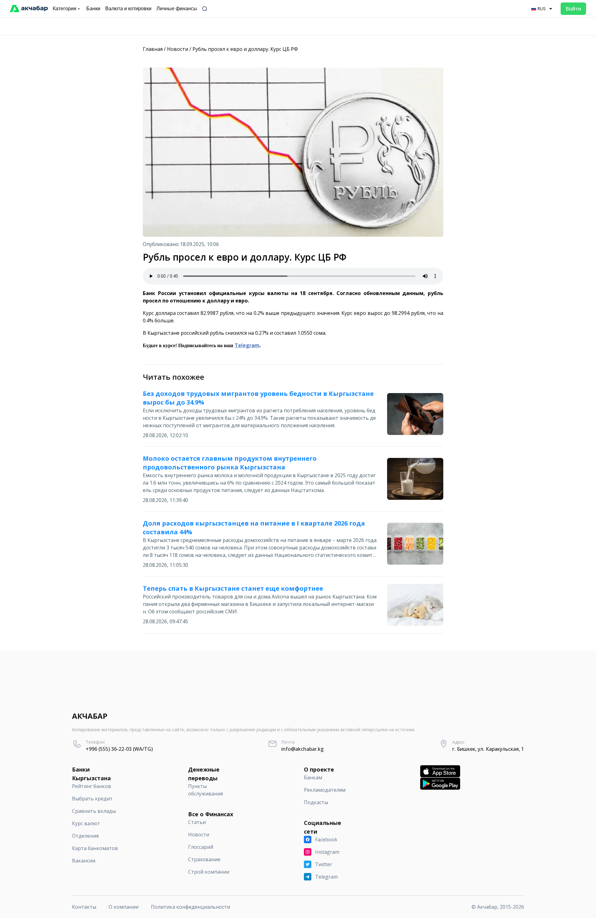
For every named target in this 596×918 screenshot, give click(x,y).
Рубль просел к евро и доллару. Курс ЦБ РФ (245, 49)
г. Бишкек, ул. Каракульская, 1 (488, 749)
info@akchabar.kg (302, 749)
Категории (64, 8)
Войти (573, 8)
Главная (153, 49)
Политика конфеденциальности (190, 906)
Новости (177, 49)
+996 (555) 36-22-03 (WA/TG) (119, 749)
